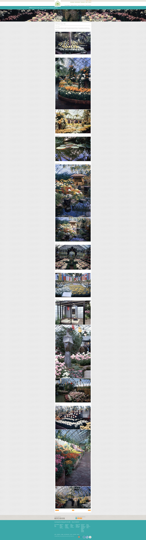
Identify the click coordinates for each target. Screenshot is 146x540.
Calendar (61, 527)
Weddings (77, 525)
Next (89, 510)
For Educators (66, 527)
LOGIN (87, 0)
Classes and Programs (81, 5)
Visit (54, 525)
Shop (86, 2)
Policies (71, 534)
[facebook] (55, 518)
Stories (55, 526)
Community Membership (82, 531)
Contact (78, 534)
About (55, 534)
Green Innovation (88, 5)
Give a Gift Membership (82, 525)
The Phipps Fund (88, 526)
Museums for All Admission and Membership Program (83, 528)
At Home (71, 526)
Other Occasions (78, 526)
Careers (62, 534)
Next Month (61, 526)
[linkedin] (57, 518)
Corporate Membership (82, 530)
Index (73, 510)
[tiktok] (64, 518)
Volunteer (74, 534)
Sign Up (79, 518)
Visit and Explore (67, 5)
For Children (66, 526)
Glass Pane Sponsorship (87, 525)
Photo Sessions (77, 527)
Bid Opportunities (66, 534)
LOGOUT (90, 0)
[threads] (62, 518)
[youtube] (58, 518)
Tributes (87, 527)
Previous (57, 510)
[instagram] (60, 518)
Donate (89, 2)
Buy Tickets (72, 2)
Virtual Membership (83, 526)
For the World (72, 527)
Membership (82, 2)
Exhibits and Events (74, 5)
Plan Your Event (77, 2)
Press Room (58, 534)
